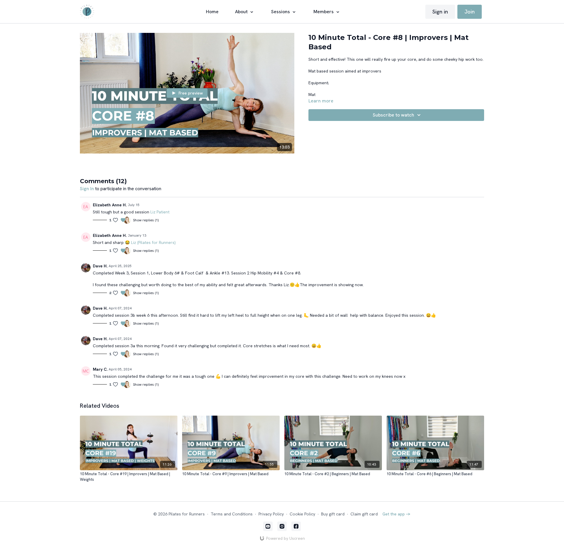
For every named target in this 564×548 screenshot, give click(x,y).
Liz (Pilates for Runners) (153, 242)
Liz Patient (159, 212)
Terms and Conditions (232, 514)
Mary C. (100, 369)
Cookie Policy (302, 514)
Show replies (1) (146, 220)
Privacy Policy (271, 514)
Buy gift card (333, 514)
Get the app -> (396, 514)
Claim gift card (364, 514)
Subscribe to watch (393, 115)
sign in (87, 189)
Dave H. (100, 266)
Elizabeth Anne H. (110, 205)
